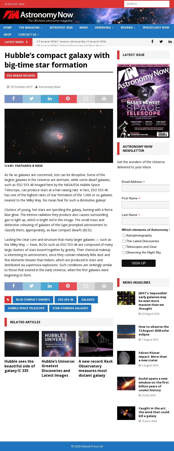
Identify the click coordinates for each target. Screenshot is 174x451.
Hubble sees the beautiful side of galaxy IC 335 (20, 366)
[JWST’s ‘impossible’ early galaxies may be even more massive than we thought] (126, 298)
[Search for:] (146, 3)
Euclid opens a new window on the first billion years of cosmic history (154, 384)
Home (7, 27)
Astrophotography (139, 235)
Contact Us (27, 34)
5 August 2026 (150, 365)
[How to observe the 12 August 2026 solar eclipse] (126, 331)
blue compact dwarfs (33, 299)
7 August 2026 (150, 339)
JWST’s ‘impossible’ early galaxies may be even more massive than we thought (153, 301)
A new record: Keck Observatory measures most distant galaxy (96, 368)
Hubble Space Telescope (26, 308)
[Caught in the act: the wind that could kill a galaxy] (126, 413)
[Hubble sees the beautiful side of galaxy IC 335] (22, 344)
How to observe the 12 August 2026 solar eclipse (154, 330)
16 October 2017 (21, 87)
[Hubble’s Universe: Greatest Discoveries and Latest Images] (59, 344)
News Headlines (136, 282)
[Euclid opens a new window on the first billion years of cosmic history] (126, 383)
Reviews (127, 27)
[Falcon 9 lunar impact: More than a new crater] (126, 357)
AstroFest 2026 (61, 27)
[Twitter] (161, 41)
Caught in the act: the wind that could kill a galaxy (154, 412)
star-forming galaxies (70, 308)
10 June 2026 (149, 421)
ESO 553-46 (65, 299)
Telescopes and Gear (141, 246)
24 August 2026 (151, 313)
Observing (103, 27)
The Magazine (29, 27)
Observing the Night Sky (143, 252)
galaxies (87, 299)
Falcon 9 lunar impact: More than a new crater (153, 356)
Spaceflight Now (156, 27)
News (84, 27)
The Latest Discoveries (142, 241)
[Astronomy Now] (87, 21)
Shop (7, 34)
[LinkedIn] (170, 41)
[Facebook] (152, 41)
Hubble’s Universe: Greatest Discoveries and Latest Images (58, 368)
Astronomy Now (49, 87)
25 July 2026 (149, 395)
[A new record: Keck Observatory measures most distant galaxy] (96, 344)
